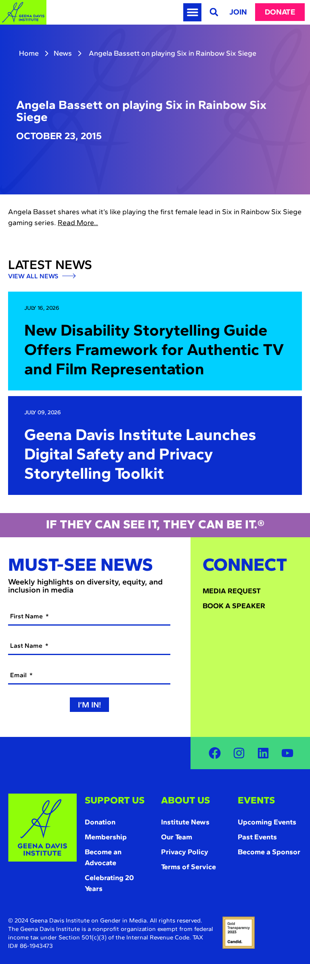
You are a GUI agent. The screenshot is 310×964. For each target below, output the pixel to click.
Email (19, 675)
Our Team (176, 837)
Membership (106, 837)
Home (29, 53)
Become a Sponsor (269, 851)
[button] (192, 12)
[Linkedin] (263, 753)
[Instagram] (239, 753)
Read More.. (78, 222)
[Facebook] (215, 753)
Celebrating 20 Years (109, 883)
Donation (100, 822)
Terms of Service (188, 866)
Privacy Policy (184, 851)
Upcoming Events (267, 822)
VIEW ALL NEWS (34, 276)
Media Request (232, 590)
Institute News (185, 822)
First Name (27, 616)
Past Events (257, 837)
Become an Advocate (103, 857)
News (63, 53)
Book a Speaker (234, 605)
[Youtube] (287, 753)
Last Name (27, 645)
